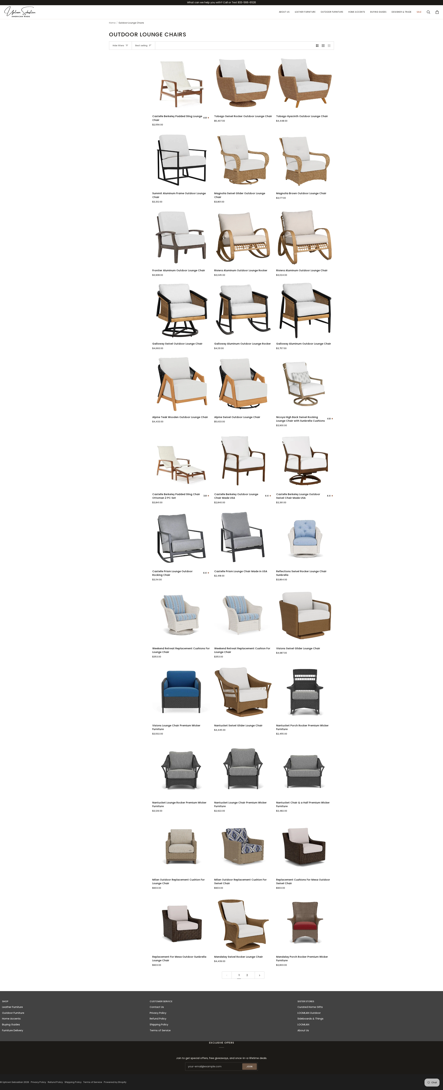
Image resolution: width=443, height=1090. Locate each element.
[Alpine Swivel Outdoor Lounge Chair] (243, 384)
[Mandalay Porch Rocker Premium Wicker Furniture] (305, 923)
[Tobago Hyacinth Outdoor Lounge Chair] (305, 83)
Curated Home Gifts (310, 1007)
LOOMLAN (303, 1024)
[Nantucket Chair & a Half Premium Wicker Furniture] (305, 769)
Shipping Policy (159, 1024)
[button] (305, 12)
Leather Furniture (12, 1007)
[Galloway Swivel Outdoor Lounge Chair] (181, 310)
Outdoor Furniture (13, 1013)
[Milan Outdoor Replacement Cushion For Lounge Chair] (181, 846)
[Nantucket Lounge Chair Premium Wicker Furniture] (243, 769)
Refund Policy (158, 1018)
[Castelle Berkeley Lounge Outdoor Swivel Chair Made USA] (305, 461)
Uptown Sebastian (12, 1082)
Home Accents (11, 1018)
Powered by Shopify (115, 1082)
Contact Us (157, 1007)
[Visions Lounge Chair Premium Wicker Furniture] (181, 692)
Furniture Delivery (12, 1030)
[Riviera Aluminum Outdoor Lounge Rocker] (243, 237)
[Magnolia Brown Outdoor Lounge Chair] (305, 160)
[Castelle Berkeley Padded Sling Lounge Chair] (181, 83)
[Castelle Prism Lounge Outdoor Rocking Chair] (181, 538)
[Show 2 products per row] (317, 46)
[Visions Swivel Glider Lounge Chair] (305, 615)
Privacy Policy (158, 1013)
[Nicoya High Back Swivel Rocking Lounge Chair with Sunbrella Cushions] (305, 384)
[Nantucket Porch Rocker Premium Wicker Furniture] (305, 692)
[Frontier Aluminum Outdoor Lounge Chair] (181, 237)
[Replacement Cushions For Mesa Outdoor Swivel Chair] (305, 846)
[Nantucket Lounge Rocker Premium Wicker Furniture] (181, 769)
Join (249, 1066)
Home (112, 22)
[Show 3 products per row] (323, 46)
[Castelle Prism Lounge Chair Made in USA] (243, 538)
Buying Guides (11, 1024)
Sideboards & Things (310, 1018)
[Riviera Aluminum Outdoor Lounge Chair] (305, 237)
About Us (303, 1030)
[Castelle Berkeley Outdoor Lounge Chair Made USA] (243, 461)
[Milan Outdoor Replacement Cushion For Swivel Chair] (243, 846)
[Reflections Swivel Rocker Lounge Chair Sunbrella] (305, 538)
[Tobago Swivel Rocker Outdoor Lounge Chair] (243, 83)
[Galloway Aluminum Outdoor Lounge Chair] (305, 310)
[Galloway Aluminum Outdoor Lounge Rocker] (243, 310)
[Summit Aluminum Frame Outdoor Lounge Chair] (181, 160)
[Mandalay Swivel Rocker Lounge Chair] (243, 923)
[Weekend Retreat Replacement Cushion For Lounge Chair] (243, 615)
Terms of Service (160, 1030)
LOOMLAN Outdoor (309, 1013)
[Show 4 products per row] (330, 46)
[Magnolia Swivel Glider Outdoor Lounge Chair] (243, 160)
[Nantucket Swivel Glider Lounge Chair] (243, 692)
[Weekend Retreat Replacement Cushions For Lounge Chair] (181, 615)
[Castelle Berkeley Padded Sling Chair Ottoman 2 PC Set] (181, 461)
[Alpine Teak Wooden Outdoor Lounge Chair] (181, 384)
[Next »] (260, 975)
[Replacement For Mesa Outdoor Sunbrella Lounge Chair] (181, 923)
